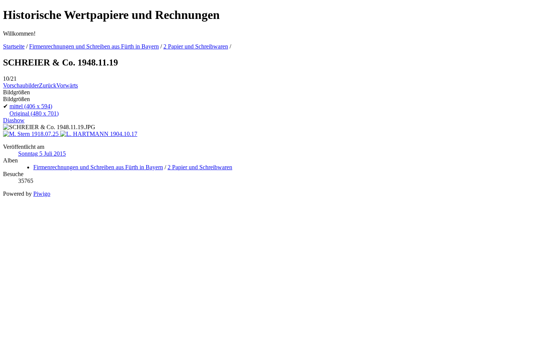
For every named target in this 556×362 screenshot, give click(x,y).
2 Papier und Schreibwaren (195, 46)
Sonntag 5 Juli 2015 (42, 153)
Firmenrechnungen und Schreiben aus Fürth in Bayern (94, 46)
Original (34, 113)
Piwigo (41, 193)
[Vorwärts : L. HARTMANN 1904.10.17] (98, 134)
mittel (30, 106)
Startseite (14, 46)
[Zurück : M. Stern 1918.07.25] (31, 134)
